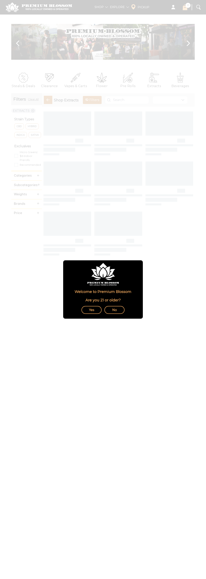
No (114, 310)
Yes (91, 310)
